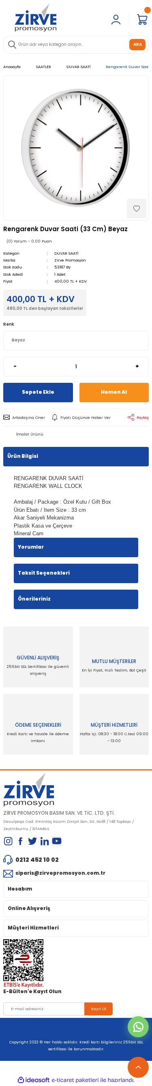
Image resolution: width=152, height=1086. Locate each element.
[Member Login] (115, 19)
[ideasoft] (33, 1080)
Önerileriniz (34, 599)
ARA (137, 44)
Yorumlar (31, 547)
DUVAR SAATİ (66, 253)
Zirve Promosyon (70, 260)
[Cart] (142, 19)
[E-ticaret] (75, 1080)
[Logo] (35, 17)
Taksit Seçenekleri (44, 573)
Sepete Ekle (38, 392)
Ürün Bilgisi (22, 456)
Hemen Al (114, 392)
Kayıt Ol (98, 1008)
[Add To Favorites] (136, 208)
